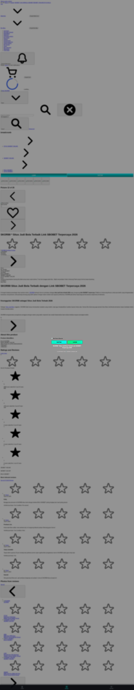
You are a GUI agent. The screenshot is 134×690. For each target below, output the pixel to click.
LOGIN (75, 342)
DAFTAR (59, 342)
